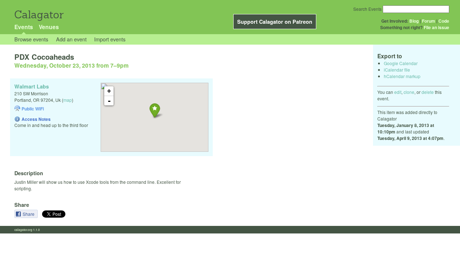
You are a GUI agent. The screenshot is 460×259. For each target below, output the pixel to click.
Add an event (71, 39)
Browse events (31, 39)
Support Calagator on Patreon (274, 21)
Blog (414, 21)
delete (428, 92)
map (67, 100)
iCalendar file (397, 70)
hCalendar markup (402, 76)
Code (443, 21)
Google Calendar (401, 63)
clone (409, 92)
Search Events (367, 9)
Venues (49, 27)
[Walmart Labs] (154, 110)
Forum (428, 21)
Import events (109, 39)
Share (29, 214)
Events (23, 27)
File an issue (436, 27)
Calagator (38, 14)
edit (397, 92)
